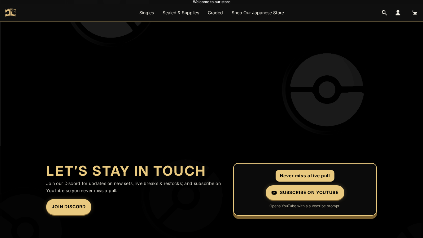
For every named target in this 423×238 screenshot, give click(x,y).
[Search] (384, 12)
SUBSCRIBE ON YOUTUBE (309, 192)
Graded (215, 12)
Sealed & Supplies (181, 12)
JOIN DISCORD (69, 206)
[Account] (398, 12)
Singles (146, 12)
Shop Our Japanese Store (258, 12)
